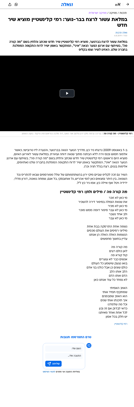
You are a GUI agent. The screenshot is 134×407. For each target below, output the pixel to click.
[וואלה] (67, 4)
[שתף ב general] (10, 4)
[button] (117, 4)
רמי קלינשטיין (120, 324)
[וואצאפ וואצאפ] (16, 4)
